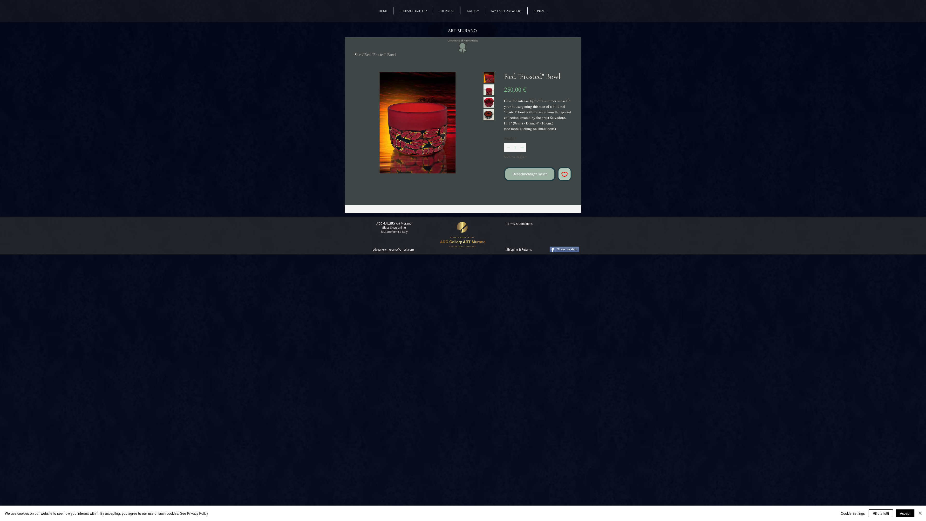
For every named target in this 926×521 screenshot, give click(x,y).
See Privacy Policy (194, 513)
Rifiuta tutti (881, 513)
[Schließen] (920, 513)
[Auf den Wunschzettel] (565, 174)
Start (357, 55)
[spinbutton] (515, 147)
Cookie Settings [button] (853, 513)
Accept (905, 513)
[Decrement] (508, 147)
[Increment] (522, 147)
